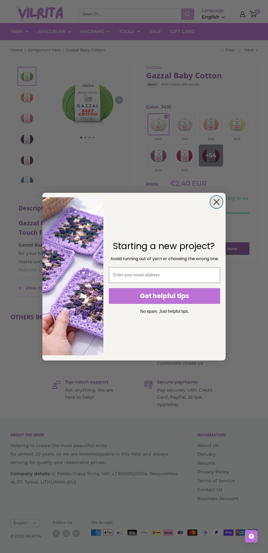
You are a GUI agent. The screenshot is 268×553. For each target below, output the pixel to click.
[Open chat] (251, 536)
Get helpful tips (164, 296)
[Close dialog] (216, 202)
